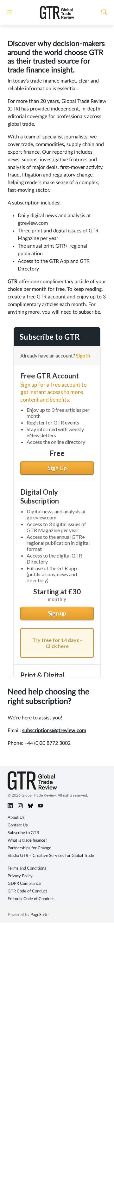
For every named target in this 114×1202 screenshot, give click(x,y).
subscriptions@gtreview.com (54, 730)
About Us (16, 818)
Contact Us (18, 825)
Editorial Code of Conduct (31, 899)
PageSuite (39, 915)
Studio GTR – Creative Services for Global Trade (51, 856)
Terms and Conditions (27, 868)
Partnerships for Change (29, 848)
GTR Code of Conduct (27, 891)
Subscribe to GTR (23, 833)
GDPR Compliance (24, 884)
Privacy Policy (20, 876)
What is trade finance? (27, 840)
